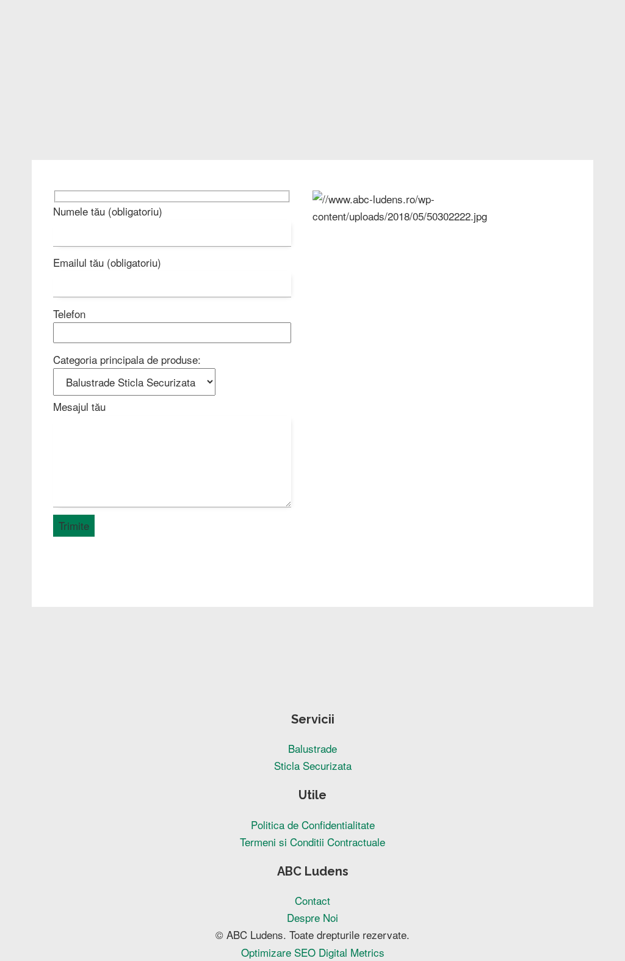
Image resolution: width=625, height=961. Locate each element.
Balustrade (312, 748)
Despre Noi (312, 917)
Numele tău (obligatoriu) (107, 211)
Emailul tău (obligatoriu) (107, 262)
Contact (312, 900)
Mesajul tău (79, 406)
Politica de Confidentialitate (313, 824)
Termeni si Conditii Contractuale (312, 841)
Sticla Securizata (313, 765)
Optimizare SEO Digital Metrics (313, 952)
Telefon (69, 313)
